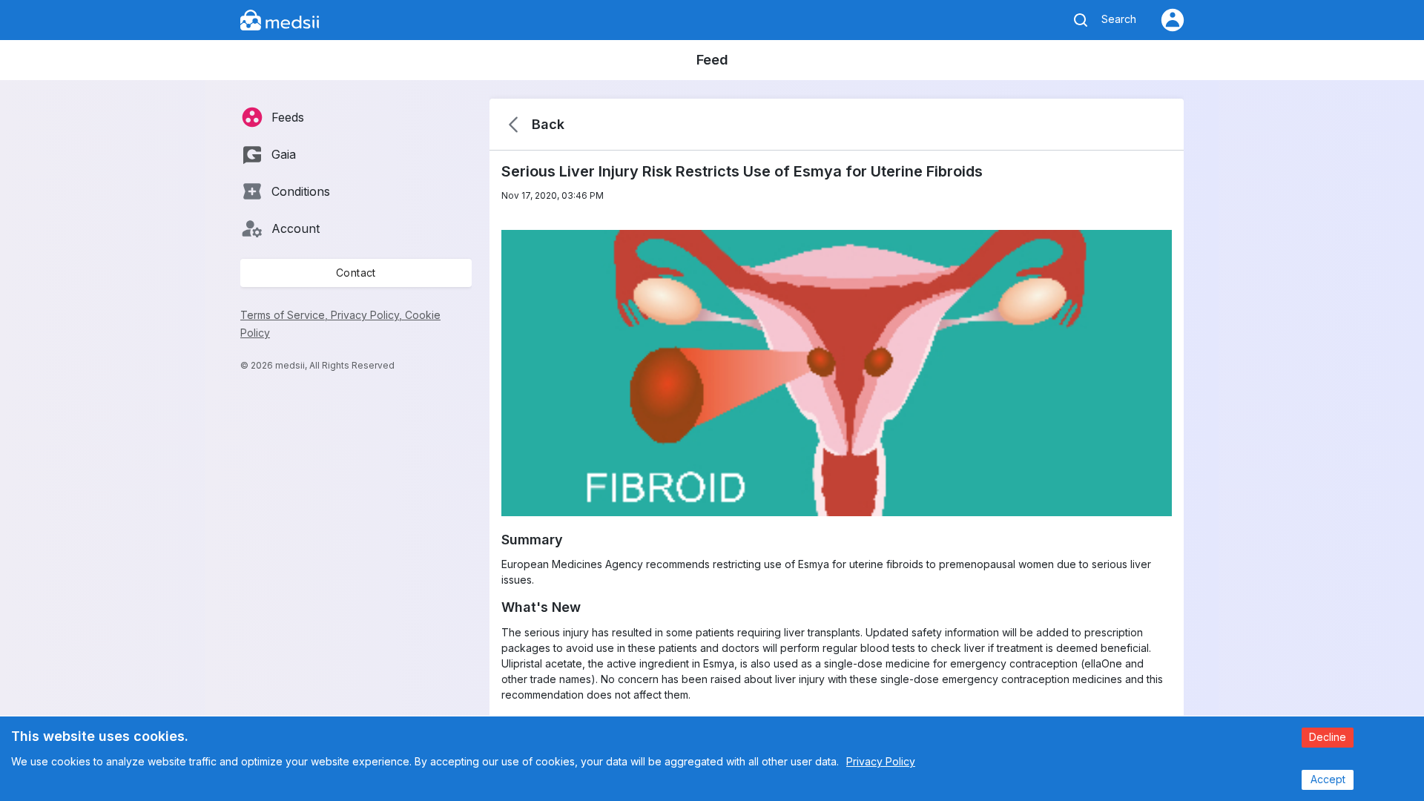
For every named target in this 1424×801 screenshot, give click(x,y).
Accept (1328, 779)
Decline (1327, 737)
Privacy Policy (880, 761)
